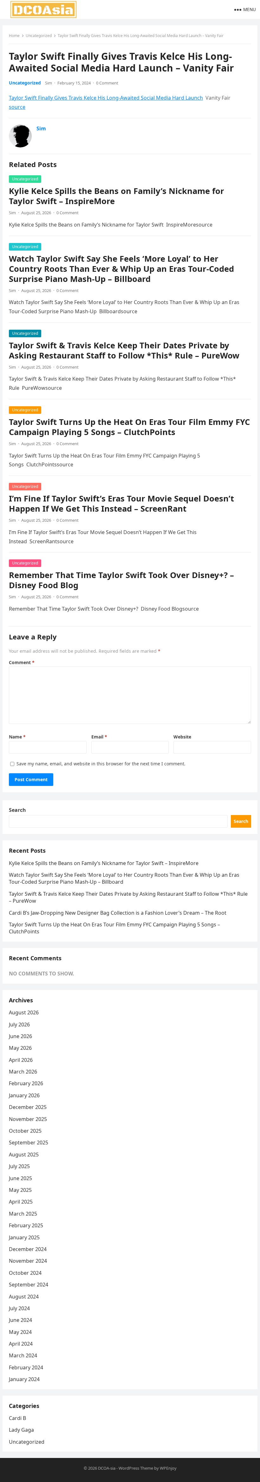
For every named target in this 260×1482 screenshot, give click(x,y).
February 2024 (26, 1367)
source (17, 106)
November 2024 (28, 1260)
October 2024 (25, 1272)
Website (182, 737)
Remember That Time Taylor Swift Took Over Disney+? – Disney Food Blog (121, 580)
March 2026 (23, 1071)
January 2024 (24, 1379)
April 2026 (21, 1059)
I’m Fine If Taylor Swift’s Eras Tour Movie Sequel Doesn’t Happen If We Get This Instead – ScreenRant (121, 503)
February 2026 (26, 1083)
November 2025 (28, 1119)
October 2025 (25, 1130)
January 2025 (24, 1237)
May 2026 (20, 1047)
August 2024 (24, 1296)
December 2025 (28, 1107)
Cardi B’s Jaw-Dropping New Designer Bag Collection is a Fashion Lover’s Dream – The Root (117, 912)
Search (17, 809)
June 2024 (20, 1320)
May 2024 (20, 1332)
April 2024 (21, 1343)
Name (17, 737)
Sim (48, 83)
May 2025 (20, 1189)
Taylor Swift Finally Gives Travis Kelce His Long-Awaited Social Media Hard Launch (106, 97)
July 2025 (19, 1166)
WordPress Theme (136, 1468)
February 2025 (26, 1225)
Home (14, 35)
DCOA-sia (106, 1468)
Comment (22, 662)
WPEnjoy (168, 1468)
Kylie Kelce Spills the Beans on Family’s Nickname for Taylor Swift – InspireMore (116, 196)
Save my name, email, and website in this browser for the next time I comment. (100, 764)
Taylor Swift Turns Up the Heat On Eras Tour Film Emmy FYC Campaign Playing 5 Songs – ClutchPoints (129, 427)
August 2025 (24, 1154)
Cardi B (17, 1418)
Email (99, 737)
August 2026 (24, 1012)
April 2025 (21, 1201)
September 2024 (28, 1284)
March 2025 (23, 1213)
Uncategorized (39, 35)
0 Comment (107, 83)
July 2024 (19, 1308)
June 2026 (20, 1036)
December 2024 (28, 1249)
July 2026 (19, 1024)
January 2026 (24, 1095)
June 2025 (20, 1178)
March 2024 (23, 1355)
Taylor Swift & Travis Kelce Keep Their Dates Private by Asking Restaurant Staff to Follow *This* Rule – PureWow (124, 350)
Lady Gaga (21, 1429)
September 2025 (28, 1142)
